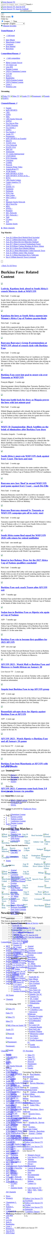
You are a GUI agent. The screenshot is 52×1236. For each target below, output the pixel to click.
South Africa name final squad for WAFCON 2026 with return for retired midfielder (23, 536)
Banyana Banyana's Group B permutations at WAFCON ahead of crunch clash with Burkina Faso (24, 345)
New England (34, 983)
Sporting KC (35, 1047)
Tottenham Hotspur (18, 881)
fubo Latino (15, 1159)
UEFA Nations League (14, 82)
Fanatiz (13, 1072)
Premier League (17, 823)
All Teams (10, 995)
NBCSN (14, 1113)
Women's (9, 1198)
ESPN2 (13, 1085)
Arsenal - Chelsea (35, 1133)
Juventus (14, 892)
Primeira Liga (16, 834)
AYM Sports (15, 1135)
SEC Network (16, 1177)
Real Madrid (15, 888)
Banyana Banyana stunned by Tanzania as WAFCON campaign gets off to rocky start (22, 511)
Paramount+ (15, 1100)
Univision (14, 1124)
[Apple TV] (25, 96)
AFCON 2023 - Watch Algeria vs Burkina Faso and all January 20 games (24, 740)
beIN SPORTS (16, 1074)
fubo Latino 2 (16, 1162)
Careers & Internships (36, 1168)
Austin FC (17, 989)
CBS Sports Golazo (18, 1144)
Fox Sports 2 (15, 1096)
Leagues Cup (16, 850)
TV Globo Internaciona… (20, 1118)
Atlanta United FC (20, 949)
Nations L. (10, 1207)
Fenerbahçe (15, 912)
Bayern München (17, 905)
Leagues (9, 791)
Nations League (17, 819)
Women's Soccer (34, 1155)
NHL (40, 1190)
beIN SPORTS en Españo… (22, 1103)
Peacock (14, 1129)
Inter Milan (15, 894)
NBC (13, 1081)
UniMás (14, 1127)
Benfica (14, 901)
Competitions (6, 53)
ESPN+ (14, 1094)
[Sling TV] (15, 96)
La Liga (14, 825)
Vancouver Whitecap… (21, 960)
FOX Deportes (16, 1122)
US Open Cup (16, 803)
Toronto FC (17, 945)
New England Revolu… (21, 932)
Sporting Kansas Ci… (21, 991)
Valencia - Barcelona (37, 1131)
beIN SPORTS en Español (16, 139)
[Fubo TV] (5, 96)
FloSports (14, 1155)
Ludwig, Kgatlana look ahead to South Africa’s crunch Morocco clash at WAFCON (24, 289)
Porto (13, 903)
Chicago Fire (17, 930)
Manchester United (18, 879)
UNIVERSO (16, 1120)
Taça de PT (10, 1231)
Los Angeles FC (18, 965)
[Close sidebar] (2, 261)
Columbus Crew (36, 1010)
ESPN (13, 1078)
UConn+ (14, 1183)
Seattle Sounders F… (21, 987)
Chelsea (14, 872)
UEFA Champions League (16, 71)
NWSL (13, 805)
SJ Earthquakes (35, 1020)
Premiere (14, 1175)
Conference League (18, 821)
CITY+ (13, 1148)
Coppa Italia (15, 841)
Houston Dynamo (19, 963)
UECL (8, 1209)
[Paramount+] (36, 96)
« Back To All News (9, 266)
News (8, 1196)
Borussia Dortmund (18, 907)
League (7, 21)
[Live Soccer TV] (8, 2)
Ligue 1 (14, 832)
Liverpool (14, 874)
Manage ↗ (10, 31)
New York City (35, 990)
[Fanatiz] (46, 96)
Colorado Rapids (18, 974)
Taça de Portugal (17, 836)
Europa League (16, 817)
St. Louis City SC (19, 971)
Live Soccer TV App (36, 1157)
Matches (9, 765)
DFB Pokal (15, 838)
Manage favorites (9, 26)
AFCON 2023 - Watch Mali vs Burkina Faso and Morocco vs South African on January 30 (25, 665)
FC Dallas (16, 969)
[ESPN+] (5, 98)
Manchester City (17, 877)
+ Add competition (13, 58)
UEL (8, 1204)
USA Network (16, 1109)
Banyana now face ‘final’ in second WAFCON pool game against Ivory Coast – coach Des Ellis (24, 484)
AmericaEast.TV (17, 1133)
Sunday (13, 782)
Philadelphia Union (20, 952)
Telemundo (15, 1116)
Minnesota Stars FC (20, 980)
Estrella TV (15, 1151)
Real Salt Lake (17, 976)
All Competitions (12, 857)
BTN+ (13, 1142)
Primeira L (10, 1229)
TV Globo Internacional (15, 154)
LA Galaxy (17, 984)
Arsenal (14, 870)
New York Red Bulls (20, 941)
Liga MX (14, 852)
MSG (13, 1170)
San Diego (34, 1036)
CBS (12, 1076)
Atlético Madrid (17, 890)
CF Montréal (18, 954)
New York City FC (19, 939)
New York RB (34, 992)
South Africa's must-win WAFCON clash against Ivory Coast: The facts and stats (25, 457)
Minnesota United (37, 1034)
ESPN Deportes (17, 1089)
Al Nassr (14, 914)
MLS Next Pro (16, 1168)
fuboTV (14, 1105)
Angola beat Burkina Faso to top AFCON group (25, 689)
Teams (8, 861)
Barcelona (14, 885)
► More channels (8, 228)
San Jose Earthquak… (20, 967)
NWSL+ (14, 1172)
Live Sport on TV (34, 1188)
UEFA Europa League (14, 80)
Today (13, 775)
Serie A (13, 828)
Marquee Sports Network (15, 202)
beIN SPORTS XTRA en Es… (18, 176)
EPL (7, 1218)
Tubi (12, 1181)
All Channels (11, 1192)
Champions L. (11, 1202)
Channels (9, 999)
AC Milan (14, 896)
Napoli (13, 899)
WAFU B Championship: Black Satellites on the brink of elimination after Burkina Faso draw (24, 428)
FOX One (14, 1157)
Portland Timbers (18, 978)
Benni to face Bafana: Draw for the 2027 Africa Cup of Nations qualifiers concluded (24, 561)
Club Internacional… (20, 928)
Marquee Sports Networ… (21, 1166)
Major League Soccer (19, 801)
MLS (8, 1213)
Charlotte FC (17, 934)
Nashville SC (17, 925)
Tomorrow (15, 777)
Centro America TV (18, 1146)
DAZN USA (16, 1111)
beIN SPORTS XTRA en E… (22, 1140)
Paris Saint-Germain (18, 909)
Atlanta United (35, 1001)
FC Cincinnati (17, 936)
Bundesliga (15, 830)
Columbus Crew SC (21, 956)
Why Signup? (37, 917)
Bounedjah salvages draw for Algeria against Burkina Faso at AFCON (23, 712)
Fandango (14, 1153)
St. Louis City (34, 1025)
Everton (14, 883)
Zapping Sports (16, 1188)
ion (12, 1164)
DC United (17, 947)
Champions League (18, 814)
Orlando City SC (18, 943)
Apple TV (15, 1098)
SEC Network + (17, 1179)
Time (15, 21)
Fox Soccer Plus (17, 1087)
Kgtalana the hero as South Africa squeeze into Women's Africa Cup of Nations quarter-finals (24, 317)
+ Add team (10, 35)
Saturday (14, 779)
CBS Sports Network (19, 1083)
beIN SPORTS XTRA (19, 1137)
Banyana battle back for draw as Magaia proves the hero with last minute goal (25, 401)
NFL (35, 1190)
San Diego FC (18, 982)
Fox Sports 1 (15, 1092)
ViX (12, 1186)
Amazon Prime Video (19, 1131)
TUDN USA (16, 1107)
